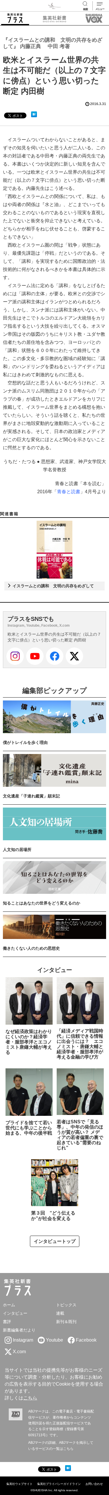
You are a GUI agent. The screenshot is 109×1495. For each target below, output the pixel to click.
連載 (60, 1313)
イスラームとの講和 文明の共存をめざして (52, 586)
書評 (7, 1321)
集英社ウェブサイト (19, 1483)
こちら (30, 1397)
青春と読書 (68, 491)
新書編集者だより (19, 1330)
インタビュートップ (55, 1241)
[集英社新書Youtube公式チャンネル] (35, 656)
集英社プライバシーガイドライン (59, 1483)
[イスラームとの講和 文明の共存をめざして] (54, 550)
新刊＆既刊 (66, 1321)
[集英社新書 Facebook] (55, 656)
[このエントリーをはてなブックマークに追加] (34, 114)
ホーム (9, 1305)
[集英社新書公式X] (74, 656)
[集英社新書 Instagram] (15, 656)
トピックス (66, 1305)
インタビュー (15, 1313)
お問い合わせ (94, 1483)
